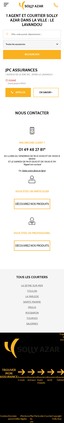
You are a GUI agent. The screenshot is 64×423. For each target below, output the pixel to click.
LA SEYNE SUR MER (32, 285)
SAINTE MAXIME (32, 301)
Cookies (3, 416)
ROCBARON (32, 312)
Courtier (48, 416)
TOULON (32, 291)
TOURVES (32, 318)
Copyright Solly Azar (57, 417)
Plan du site (32, 419)
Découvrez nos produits (32, 204)
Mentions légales (25, 417)
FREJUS (32, 307)
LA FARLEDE (32, 296)
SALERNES (32, 323)
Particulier (39, 416)
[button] (32, 44)
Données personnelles (14, 417)
